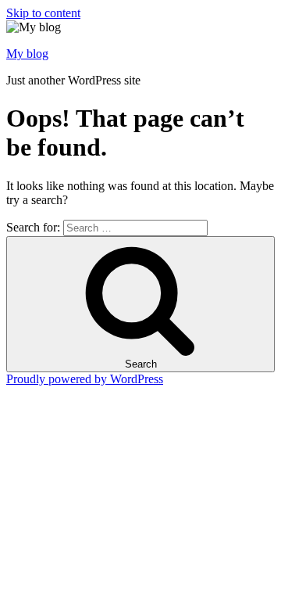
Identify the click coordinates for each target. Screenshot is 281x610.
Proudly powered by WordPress (84, 379)
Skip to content (43, 13)
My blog (27, 53)
